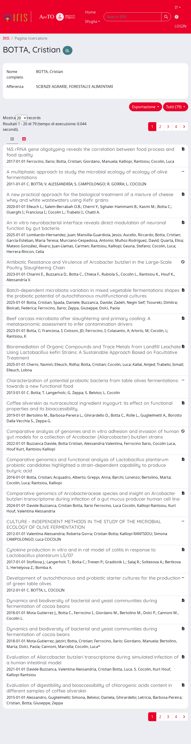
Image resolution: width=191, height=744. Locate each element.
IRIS (6, 38)
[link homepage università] (57, 16)
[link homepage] (17, 16)
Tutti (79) (174, 106)
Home (90, 12)
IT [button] (176, 7)
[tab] (12, 139)
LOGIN (180, 26)
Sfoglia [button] (91, 21)
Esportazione (144, 106)
